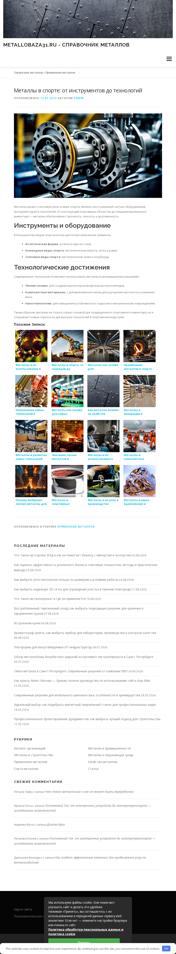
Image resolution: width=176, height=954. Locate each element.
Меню (169, 59)
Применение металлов (60, 72)
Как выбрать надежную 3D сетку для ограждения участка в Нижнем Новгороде (72, 589)
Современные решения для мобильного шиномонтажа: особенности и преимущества (77, 695)
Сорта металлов (26, 769)
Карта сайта (23, 909)
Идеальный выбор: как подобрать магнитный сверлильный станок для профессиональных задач (85, 705)
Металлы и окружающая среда (110, 755)
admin (79, 98)
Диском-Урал (56, 824)
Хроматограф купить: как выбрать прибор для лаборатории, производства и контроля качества (85, 633)
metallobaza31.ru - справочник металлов (66, 45)
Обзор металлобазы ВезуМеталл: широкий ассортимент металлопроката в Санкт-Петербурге (83, 657)
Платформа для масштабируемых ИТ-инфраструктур (53, 647)
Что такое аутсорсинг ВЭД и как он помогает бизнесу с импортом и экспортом (72, 555)
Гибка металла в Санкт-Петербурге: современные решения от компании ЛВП (70, 671)
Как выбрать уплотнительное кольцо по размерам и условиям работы (66, 580)
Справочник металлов (28, 72)
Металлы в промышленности (109, 748)
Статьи (93, 769)
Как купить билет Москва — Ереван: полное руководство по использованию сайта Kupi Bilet (82, 681)
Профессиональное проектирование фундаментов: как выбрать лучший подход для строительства (87, 719)
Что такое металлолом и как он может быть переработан (89, 792)
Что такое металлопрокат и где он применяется (49, 599)
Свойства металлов (102, 762)
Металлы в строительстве (33, 755)
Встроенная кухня (27, 623)
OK (166, 948)
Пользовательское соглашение (37, 916)
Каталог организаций (29, 748)
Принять (84, 942)
